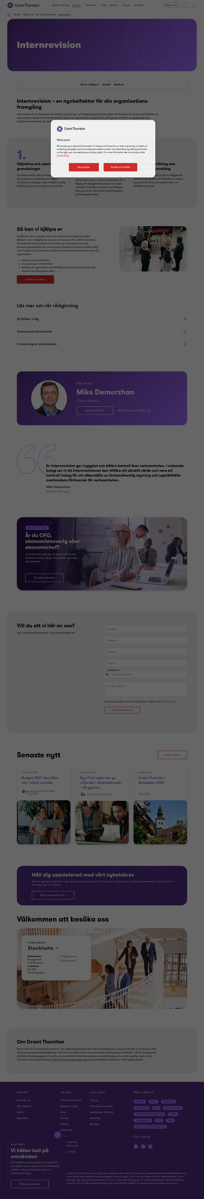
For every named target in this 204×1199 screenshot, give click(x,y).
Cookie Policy (63, 155)
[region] (103, 148)
